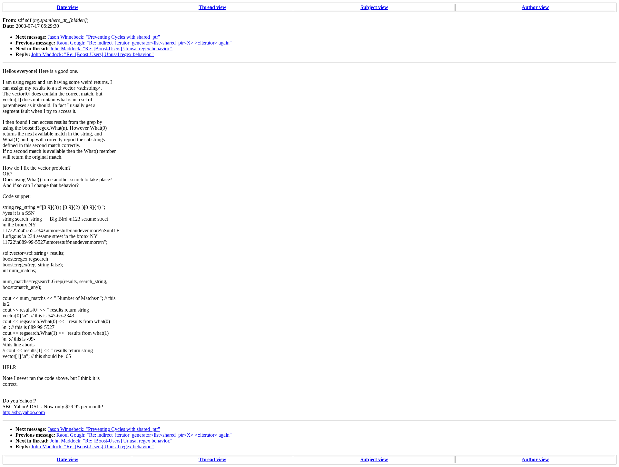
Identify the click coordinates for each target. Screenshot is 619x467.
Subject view (374, 7)
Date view (67, 7)
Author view (535, 7)
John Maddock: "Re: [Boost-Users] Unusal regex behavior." (111, 48)
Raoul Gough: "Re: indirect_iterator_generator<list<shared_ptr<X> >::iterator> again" (144, 42)
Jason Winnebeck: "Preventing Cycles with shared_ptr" (104, 37)
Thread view (212, 7)
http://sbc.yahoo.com (24, 412)
